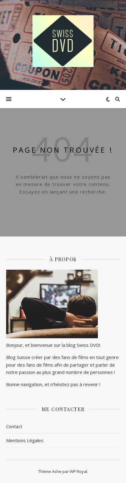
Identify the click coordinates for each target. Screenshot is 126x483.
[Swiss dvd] (63, 41)
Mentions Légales (24, 440)
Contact (14, 426)
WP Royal (78, 471)
